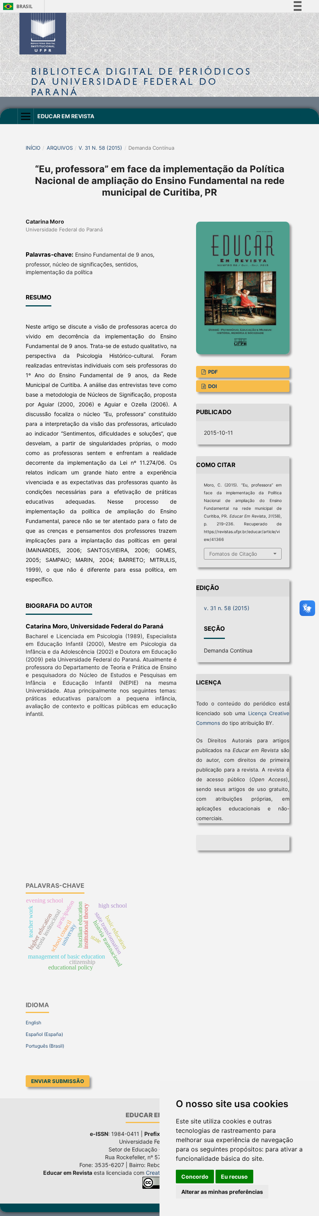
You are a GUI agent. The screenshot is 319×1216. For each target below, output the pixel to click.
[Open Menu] (25, 116)
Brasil (16, 6)
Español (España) (44, 1034)
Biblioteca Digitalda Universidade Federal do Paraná (141, 81)
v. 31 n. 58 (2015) (100, 148)
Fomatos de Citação (233, 554)
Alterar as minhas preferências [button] (222, 1191)
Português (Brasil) (45, 1046)
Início (33, 148)
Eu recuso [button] (234, 1176)
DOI (212, 386)
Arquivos (60, 148)
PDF (212, 372)
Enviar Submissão (57, 1081)
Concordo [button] (195, 1176)
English (33, 1022)
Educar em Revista (65, 116)
